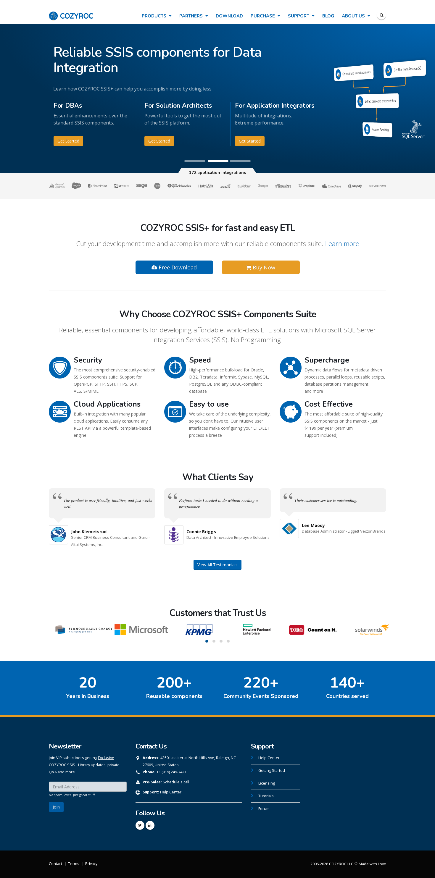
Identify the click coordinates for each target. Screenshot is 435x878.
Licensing (266, 783)
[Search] (381, 15)
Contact (55, 863)
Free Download (177, 267)
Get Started (68, 141)
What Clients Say (217, 477)
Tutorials (266, 795)
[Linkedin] (150, 825)
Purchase (263, 16)
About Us (354, 16)
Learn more (342, 243)
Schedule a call (176, 782)
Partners (191, 16)
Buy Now (263, 267)
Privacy (91, 863)
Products (154, 16)
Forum (264, 808)
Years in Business (87, 696)
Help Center (170, 792)
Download (229, 16)
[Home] (71, 13)
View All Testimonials (217, 564)
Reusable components (174, 696)
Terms (73, 863)
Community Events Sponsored (260, 696)
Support (299, 16)
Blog (328, 16)
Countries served (347, 696)
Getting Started (271, 770)
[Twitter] (140, 825)
